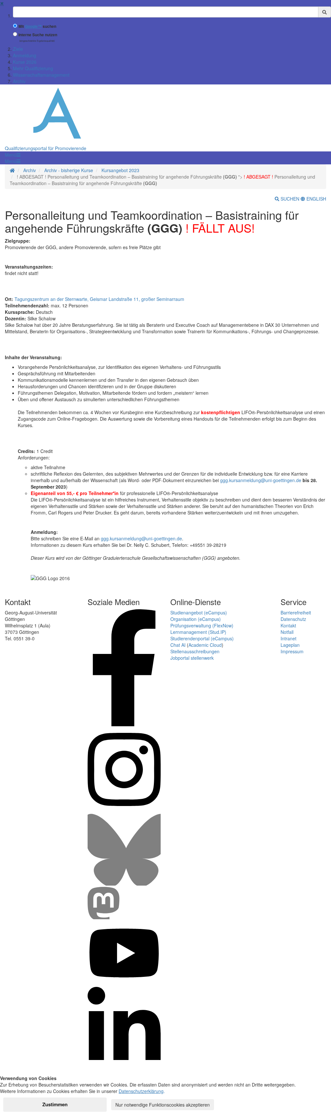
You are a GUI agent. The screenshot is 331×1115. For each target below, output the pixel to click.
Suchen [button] (290, 198)
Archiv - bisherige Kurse (68, 170)
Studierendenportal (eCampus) (202, 638)
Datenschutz (293, 619)
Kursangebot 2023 (120, 170)
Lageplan (290, 645)
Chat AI (178, 645)
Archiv (19, 81)
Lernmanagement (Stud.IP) (198, 632)
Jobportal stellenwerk (192, 658)
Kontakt (288, 625)
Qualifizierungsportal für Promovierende (45, 148)
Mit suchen (37, 26)
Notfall (287, 632)
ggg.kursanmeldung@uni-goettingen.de (260, 480)
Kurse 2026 (25, 62)
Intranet (288, 638)
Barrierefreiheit (296, 612)
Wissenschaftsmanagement (41, 75)
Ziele (18, 49)
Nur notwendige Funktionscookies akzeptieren (162, 1104)
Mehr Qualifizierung (33, 68)
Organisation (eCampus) (195, 619)
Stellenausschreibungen (194, 651)
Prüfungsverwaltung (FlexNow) (201, 625)
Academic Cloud (205, 645)
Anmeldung (24, 55)
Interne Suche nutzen (37, 35)
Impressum (292, 651)
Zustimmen (55, 1104)
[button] (12, 154)
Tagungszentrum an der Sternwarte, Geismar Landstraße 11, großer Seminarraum (99, 299)
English (315, 198)
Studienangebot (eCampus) (198, 612)
